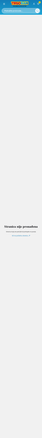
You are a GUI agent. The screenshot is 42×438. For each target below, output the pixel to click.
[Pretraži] (37, 11)
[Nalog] (34, 3)
